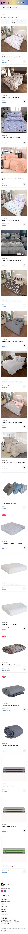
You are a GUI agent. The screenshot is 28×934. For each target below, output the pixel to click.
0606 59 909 (5, 923)
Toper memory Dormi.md (9, 826)
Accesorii (5, 54)
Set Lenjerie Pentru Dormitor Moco (11, 260)
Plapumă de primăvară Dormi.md (11, 705)
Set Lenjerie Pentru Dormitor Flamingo (12, 422)
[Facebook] (5, 891)
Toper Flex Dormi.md (7, 786)
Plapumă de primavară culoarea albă (12, 543)
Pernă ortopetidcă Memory (9, 624)
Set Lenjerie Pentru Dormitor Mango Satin (13, 463)
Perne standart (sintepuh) (9, 503)
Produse (9, 7)
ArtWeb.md (3, 930)
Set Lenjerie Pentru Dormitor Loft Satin (12, 341)
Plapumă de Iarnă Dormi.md (10, 745)
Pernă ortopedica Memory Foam (11, 584)
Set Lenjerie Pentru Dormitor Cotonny (12, 57)
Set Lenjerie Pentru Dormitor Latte (11, 301)
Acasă (3, 7)
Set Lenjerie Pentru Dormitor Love (11, 137)
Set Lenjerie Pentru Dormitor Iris (10, 220)
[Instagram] (2, 891)
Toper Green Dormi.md (8, 867)
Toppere (4, 784)
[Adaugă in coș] (24, 61)
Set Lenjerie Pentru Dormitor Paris (11, 97)
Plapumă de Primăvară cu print (10, 665)
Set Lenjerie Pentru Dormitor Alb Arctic (12, 382)
